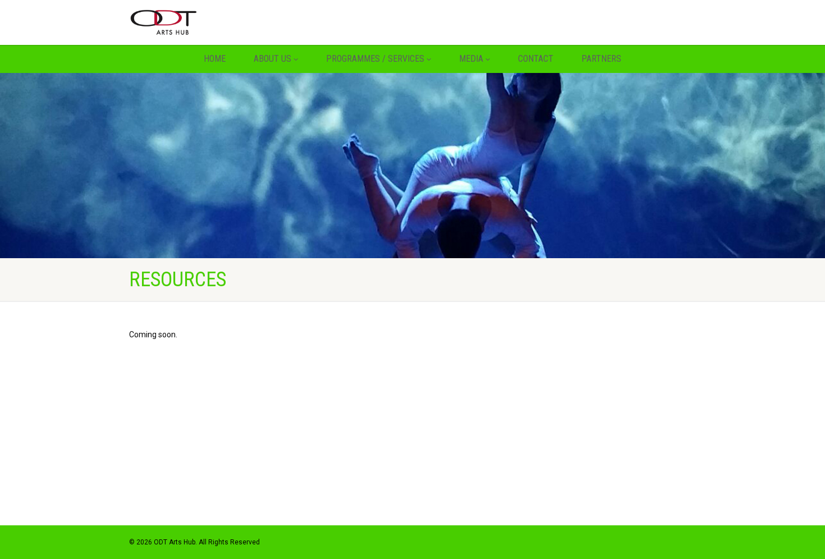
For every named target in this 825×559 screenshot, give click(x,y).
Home (215, 58)
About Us (272, 58)
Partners (601, 58)
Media (471, 58)
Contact (535, 58)
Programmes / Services (375, 58)
